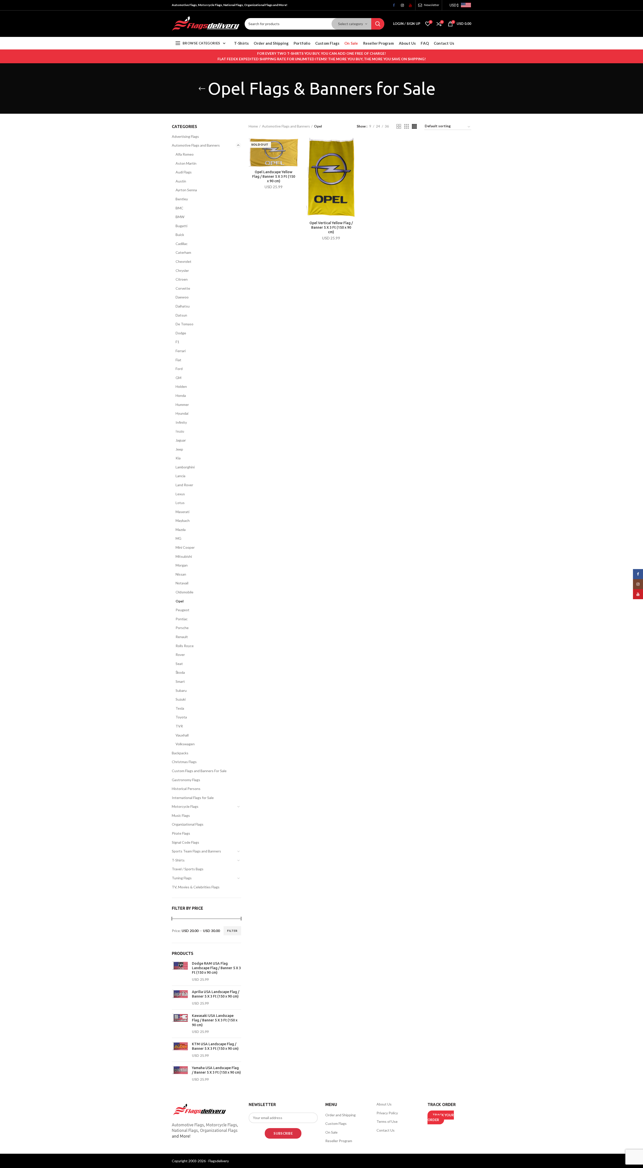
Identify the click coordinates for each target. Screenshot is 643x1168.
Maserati (182, 512)
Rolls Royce (185, 646)
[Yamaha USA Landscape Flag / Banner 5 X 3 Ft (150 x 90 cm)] (180, 1074)
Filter (232, 931)
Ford (179, 368)
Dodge (181, 333)
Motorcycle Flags (185, 806)
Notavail (182, 583)
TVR (179, 726)
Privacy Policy (387, 1113)
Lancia (180, 476)
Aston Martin (186, 163)
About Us (384, 1104)
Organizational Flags (187, 824)
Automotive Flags (188, 1125)
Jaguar (181, 440)
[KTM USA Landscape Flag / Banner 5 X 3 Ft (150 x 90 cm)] (180, 1050)
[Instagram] (401, 7)
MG (178, 538)
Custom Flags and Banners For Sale (199, 771)
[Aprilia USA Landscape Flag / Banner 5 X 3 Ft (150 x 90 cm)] (180, 998)
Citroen (182, 279)
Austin (181, 181)
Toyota (181, 717)
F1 (177, 342)
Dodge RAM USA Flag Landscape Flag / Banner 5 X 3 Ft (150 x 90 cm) (216, 967)
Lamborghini (185, 467)
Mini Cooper (185, 547)
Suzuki (181, 699)
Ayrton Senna (186, 190)
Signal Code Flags (185, 842)
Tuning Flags (182, 878)
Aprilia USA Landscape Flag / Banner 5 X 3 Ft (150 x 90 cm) (215, 994)
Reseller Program (338, 1141)
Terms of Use (387, 1121)
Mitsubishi (184, 556)
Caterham (183, 252)
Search (377, 24)
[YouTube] (409, 7)
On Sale (331, 1132)
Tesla (180, 708)
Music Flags (181, 815)
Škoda (180, 672)
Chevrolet (183, 261)
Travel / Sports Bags (187, 869)
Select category (350, 24)
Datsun (181, 315)
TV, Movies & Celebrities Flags (196, 887)
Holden (181, 386)
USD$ (454, 5)
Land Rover (184, 485)
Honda (181, 395)
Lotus (180, 503)
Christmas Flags (184, 762)
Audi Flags (184, 172)
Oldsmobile (184, 592)
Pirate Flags (181, 833)
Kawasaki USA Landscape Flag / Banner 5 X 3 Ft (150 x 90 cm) (214, 1020)
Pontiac (182, 619)
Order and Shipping (340, 1115)
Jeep (179, 449)
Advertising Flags (185, 136)
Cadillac (182, 243)
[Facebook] (393, 7)
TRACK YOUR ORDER (440, 1117)
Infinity (181, 422)
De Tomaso (184, 324)
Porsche (182, 628)
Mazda (181, 529)
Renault (182, 637)
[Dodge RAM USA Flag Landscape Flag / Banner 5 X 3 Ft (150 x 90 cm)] (180, 971)
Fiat (178, 360)
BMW (180, 217)
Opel (180, 601)
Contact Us (386, 1130)
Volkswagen (185, 744)
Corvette (183, 288)
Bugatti (181, 226)
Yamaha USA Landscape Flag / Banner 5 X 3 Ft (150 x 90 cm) (216, 1070)
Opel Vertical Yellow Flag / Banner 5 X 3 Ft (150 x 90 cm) (331, 227)
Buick (180, 234)
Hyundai (182, 413)
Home (253, 126)
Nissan (181, 574)
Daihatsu (183, 306)
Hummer (182, 404)
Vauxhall (182, 735)
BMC (179, 208)
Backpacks (180, 753)
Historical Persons (186, 788)
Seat (179, 663)
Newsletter (431, 5)
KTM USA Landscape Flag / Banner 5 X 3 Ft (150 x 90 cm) (215, 1046)
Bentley (182, 199)
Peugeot (182, 610)
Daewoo (182, 297)
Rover (180, 654)
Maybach (183, 520)
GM (178, 378)
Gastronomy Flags (186, 780)
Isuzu (180, 431)
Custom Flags (336, 1123)
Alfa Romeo (185, 154)
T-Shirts (178, 860)
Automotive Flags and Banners (286, 126)
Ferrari (181, 351)
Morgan (182, 565)
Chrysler (182, 270)
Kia (178, 458)
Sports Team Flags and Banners (196, 851)
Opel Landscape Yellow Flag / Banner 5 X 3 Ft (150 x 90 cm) (273, 176)
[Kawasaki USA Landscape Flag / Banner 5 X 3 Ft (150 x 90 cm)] (180, 1023)
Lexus (180, 494)
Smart (180, 681)
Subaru (181, 690)
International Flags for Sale (193, 797)
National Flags (185, 1130)
